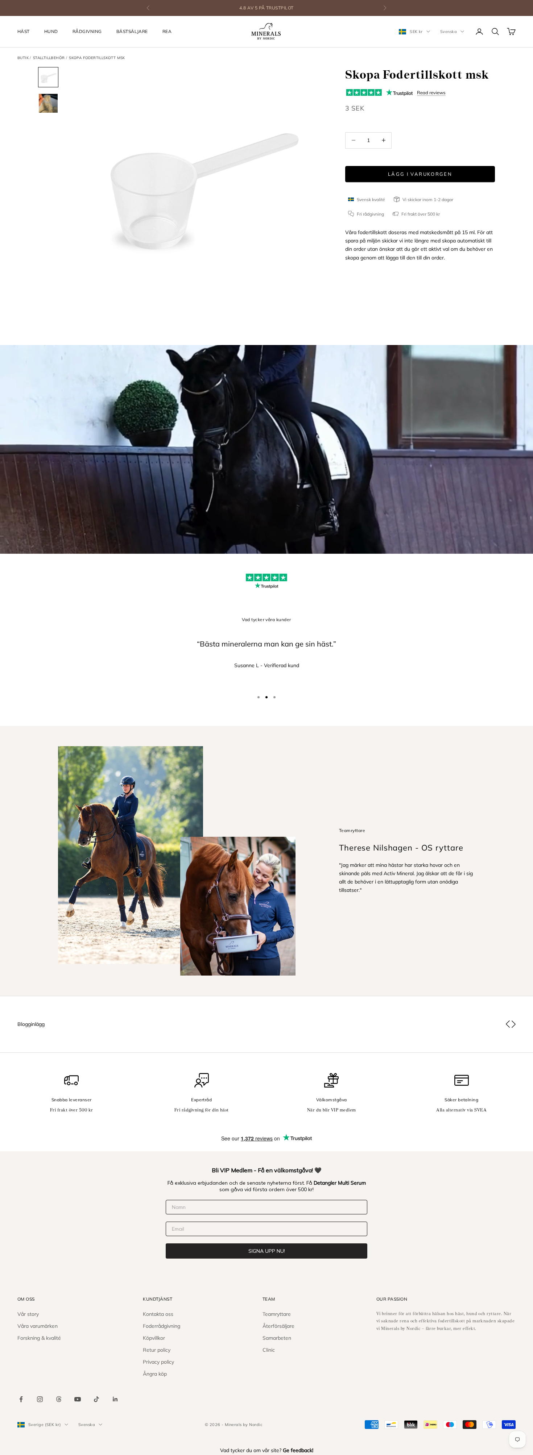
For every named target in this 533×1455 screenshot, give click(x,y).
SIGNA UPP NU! (266, 1251)
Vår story (28, 1314)
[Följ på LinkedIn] (115, 1399)
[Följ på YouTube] (77, 1399)
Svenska (448, 31)
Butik (23, 57)
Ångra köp (155, 1374)
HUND (51, 31)
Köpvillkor (154, 1338)
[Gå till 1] (48, 77)
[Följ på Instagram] (40, 1399)
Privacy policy (158, 1362)
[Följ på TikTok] (96, 1399)
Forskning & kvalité (39, 1338)
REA (167, 31)
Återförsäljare (278, 1326)
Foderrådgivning (161, 1326)
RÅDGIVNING (87, 31)
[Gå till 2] (48, 103)
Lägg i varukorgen (420, 173)
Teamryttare (277, 1314)
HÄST (23, 31)
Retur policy (156, 1350)
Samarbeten (277, 1338)
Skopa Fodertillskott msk (97, 57)
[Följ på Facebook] (21, 1399)
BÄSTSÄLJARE (132, 31)
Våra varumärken (37, 1326)
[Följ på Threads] (58, 1399)
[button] (508, 1024)
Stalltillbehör (49, 57)
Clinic (269, 1350)
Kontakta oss (158, 1314)
